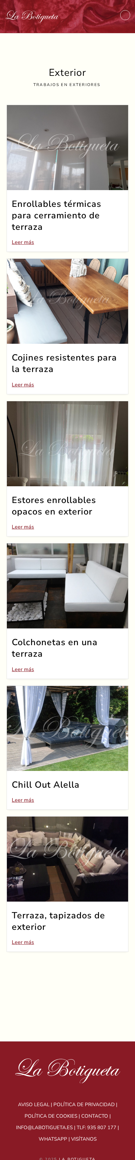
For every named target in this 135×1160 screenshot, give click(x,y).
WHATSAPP (53, 1139)
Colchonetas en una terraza (55, 648)
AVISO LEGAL (33, 1104)
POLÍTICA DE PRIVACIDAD (84, 1104)
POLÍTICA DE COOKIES (51, 1116)
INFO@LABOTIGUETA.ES (44, 1127)
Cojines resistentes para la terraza (64, 363)
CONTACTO (94, 1116)
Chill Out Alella (46, 785)
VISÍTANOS (84, 1139)
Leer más (23, 242)
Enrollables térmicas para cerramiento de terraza (56, 215)
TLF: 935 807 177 (96, 1127)
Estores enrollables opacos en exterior (54, 506)
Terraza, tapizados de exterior (58, 921)
